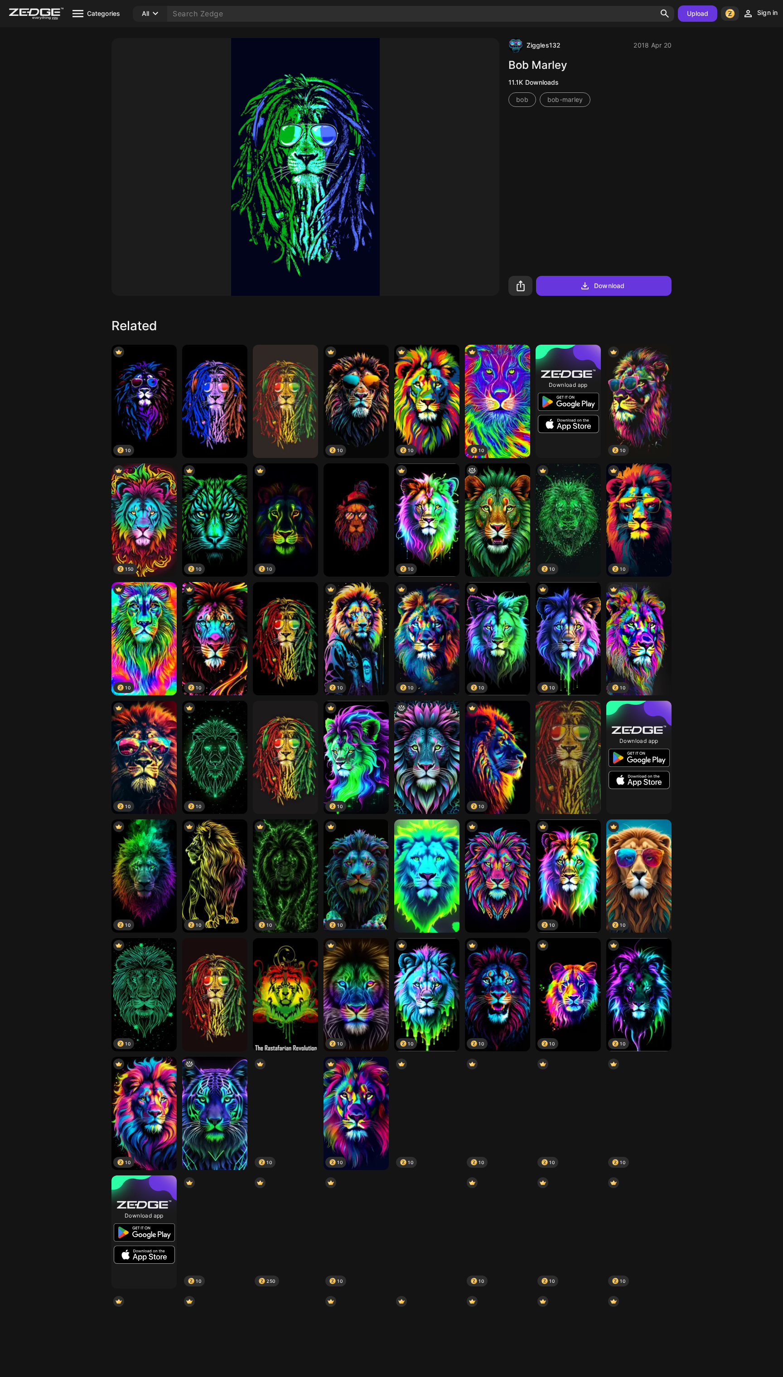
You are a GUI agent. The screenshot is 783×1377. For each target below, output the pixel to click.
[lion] (285, 638)
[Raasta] (285, 757)
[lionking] (426, 1232)
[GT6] (285, 994)
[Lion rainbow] (285, 401)
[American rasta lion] (214, 401)
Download (609, 285)
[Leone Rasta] (214, 994)
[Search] (665, 14)
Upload (698, 13)
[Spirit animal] (214, 1113)
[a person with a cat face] (497, 520)
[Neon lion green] (426, 876)
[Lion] (356, 520)
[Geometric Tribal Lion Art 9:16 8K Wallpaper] (497, 876)
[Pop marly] (568, 757)
